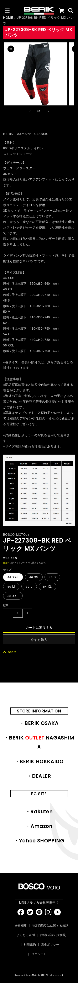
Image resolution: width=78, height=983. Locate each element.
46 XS (33, 577)
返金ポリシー (50, 944)
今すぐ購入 (39, 639)
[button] (7, 10)
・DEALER (39, 776)
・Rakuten (39, 811)
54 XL (47, 586)
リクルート (39, 954)
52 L (29, 586)
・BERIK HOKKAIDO (39, 761)
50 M (11, 586)
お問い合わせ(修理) (53, 935)
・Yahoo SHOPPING (39, 840)
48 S (52, 577)
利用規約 (30, 944)
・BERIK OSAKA (38, 723)
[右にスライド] (48, 111)
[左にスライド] (30, 111)
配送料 (6, 562)
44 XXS (13, 577)
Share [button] (12, 652)
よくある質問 (26, 935)
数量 (6, 605)
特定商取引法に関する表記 (50, 925)
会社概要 (21, 925)
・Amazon (38, 826)
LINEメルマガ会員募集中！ (39, 902)
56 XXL (12, 596)
